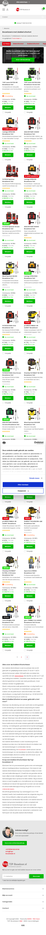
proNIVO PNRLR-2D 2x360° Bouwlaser (31, 327)
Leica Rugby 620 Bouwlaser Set (8, 621)
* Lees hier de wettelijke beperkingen (13, 880)
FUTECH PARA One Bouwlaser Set (9, 327)
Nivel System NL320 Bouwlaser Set (9, 277)
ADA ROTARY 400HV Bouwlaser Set (31, 133)
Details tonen (34, 478)
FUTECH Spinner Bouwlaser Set (8, 180)
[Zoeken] (43, 17)
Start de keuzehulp (23, 60)
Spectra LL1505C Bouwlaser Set (30, 572)
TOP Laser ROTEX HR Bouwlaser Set (10, 83)
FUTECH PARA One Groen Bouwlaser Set (11, 374)
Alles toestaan (23, 484)
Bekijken (8, 107)
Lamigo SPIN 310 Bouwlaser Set (30, 180)
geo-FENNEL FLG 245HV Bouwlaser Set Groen (33, 621)
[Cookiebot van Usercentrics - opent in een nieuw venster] (34, 442)
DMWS (29, 919)
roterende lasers (8, 789)
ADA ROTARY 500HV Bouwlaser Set (31, 228)
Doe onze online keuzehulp (14, 843)
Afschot (6, 28)
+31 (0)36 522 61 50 (12, 849)
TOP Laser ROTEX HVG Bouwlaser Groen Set (32, 83)
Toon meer (16, 38)
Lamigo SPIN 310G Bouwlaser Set (30, 277)
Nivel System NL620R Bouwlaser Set (32, 423)
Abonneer (36, 876)
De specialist (23, 23)
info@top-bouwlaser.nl (10, 852)
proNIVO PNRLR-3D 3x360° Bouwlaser (9, 522)
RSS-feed (36, 919)
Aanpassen (22, 491)
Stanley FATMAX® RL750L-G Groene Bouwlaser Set (9, 573)
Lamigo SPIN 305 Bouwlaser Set (8, 133)
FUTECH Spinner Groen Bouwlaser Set (10, 228)
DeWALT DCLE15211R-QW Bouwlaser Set (33, 522)
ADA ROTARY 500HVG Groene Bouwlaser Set (10, 423)
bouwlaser (22, 750)
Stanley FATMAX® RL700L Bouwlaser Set (33, 374)
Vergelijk (8, 112)
